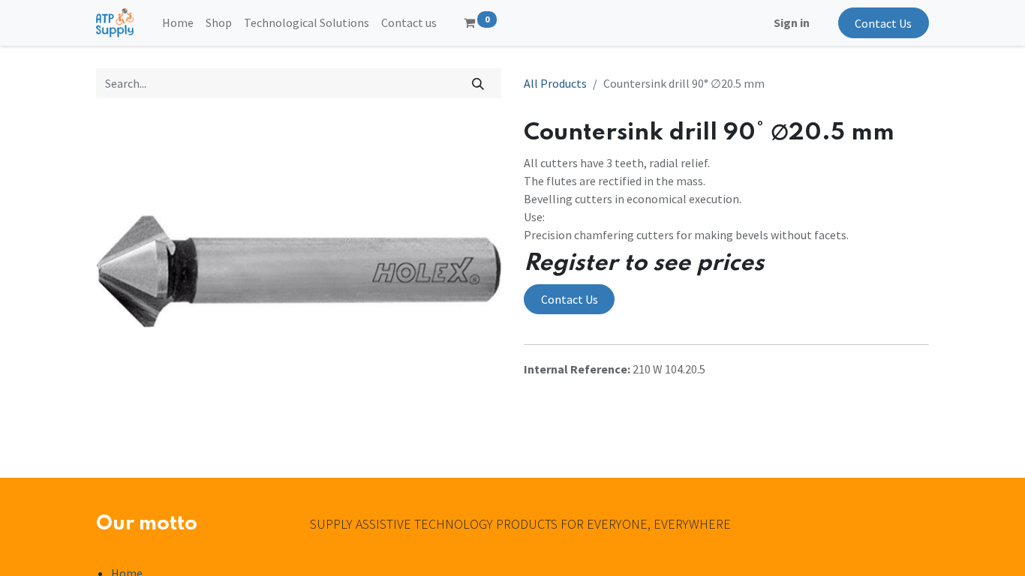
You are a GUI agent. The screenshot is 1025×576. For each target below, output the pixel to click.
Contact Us (883, 23)
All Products (555, 83)
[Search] (478, 83)
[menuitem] (178, 23)
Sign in (792, 22)
